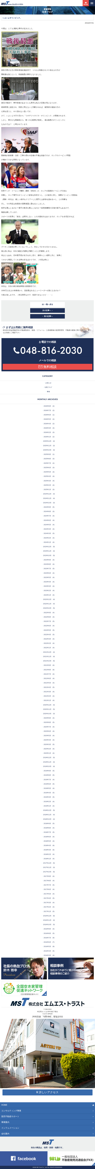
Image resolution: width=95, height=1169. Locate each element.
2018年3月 (47, 850)
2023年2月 (47, 590)
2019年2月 (47, 801)
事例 (48, 391)
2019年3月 (47, 797)
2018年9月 (47, 823)
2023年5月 (47, 577)
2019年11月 (47, 762)
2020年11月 (47, 709)
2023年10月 (47, 555)
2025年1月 (47, 489)
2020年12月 (47, 705)
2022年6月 (47, 626)
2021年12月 (47, 652)
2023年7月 (47, 568)
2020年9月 (47, 718)
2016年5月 (47, 946)
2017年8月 (47, 881)
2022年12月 (47, 599)
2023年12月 (47, 547)
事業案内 (5, 1122)
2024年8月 (47, 511)
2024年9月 (47, 507)
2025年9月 (47, 454)
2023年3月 (47, 586)
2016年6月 (47, 942)
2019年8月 (47, 775)
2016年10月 (47, 924)
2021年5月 (47, 683)
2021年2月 (47, 696)
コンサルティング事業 (11, 1111)
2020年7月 (47, 727)
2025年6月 (47, 467)
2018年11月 (47, 815)
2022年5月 (47, 630)
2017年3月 (47, 902)
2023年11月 (47, 551)
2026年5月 (47, 419)
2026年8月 (47, 406)
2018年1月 (47, 859)
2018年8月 (47, 828)
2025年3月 (47, 481)
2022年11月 (47, 604)
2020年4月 (47, 740)
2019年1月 (47, 806)
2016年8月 (47, 933)
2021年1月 (47, 700)
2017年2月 (47, 907)
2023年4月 (47, 582)
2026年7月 (47, 410)
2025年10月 (47, 450)
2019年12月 (47, 757)
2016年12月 (47, 916)
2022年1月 (47, 648)
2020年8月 (47, 722)
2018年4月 (47, 845)
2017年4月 (47, 898)
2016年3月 (47, 955)
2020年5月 (47, 735)
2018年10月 (47, 819)
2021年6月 (47, 678)
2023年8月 (47, 564)
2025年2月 (47, 485)
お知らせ (48, 383)
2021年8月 (47, 670)
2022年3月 (47, 639)
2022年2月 (47, 643)
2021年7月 (47, 674)
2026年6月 (47, 415)
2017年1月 (47, 911)
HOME (4, 1105)
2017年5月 (47, 894)
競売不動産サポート (10, 1116)
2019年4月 (47, 793)
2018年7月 (47, 832)
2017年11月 (47, 867)
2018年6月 (47, 837)
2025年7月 (47, 463)
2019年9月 (47, 771)
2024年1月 (47, 542)
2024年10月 (47, 503)
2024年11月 (47, 498)
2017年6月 (47, 889)
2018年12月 (47, 810)
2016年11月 (47, 920)
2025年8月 (47, 459)
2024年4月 (47, 529)
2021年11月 (47, 656)
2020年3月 (47, 744)
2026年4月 (47, 424)
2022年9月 (47, 612)
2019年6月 (47, 784)
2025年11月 (47, 445)
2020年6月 (47, 731)
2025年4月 (47, 476)
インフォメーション (10, 1128)
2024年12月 (47, 494)
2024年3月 (47, 533)
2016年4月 (47, 951)
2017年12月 (47, 863)
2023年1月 (47, 595)
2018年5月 (47, 841)
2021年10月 (47, 661)
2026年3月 (47, 428)
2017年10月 (47, 872)
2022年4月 (47, 634)
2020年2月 (47, 749)
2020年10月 (47, 714)
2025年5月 (47, 472)
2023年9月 (47, 560)
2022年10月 (47, 608)
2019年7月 (47, 779)
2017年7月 (47, 885)
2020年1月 (47, 753)
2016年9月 (47, 929)
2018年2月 (47, 854)
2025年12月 (47, 441)
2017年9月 (47, 876)
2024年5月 (47, 525)
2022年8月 (47, 617)
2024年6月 (47, 520)
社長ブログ (48, 387)
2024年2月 (47, 538)
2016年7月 (47, 938)
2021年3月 (47, 692)
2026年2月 (47, 432)
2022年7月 (47, 621)
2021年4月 (47, 687)
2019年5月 (47, 788)
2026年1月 (47, 437)
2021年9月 (47, 665)
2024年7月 (47, 516)
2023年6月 (47, 573)
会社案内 (5, 1134)
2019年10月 (47, 766)
